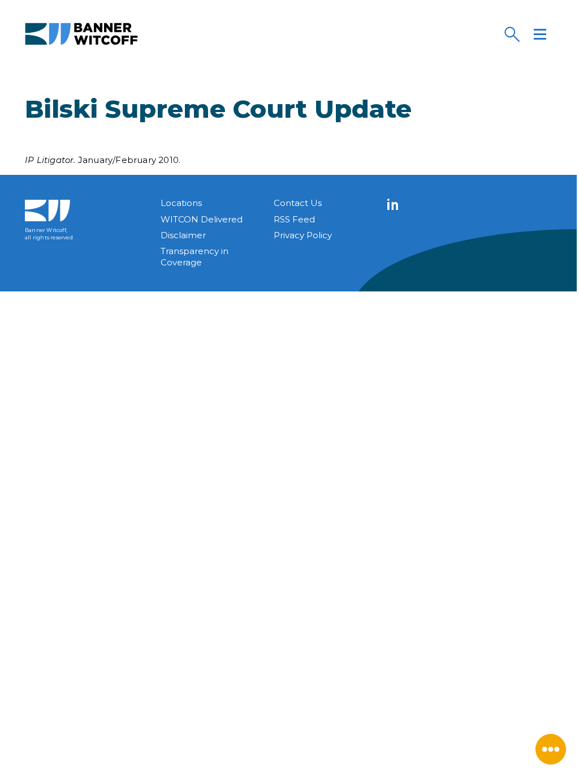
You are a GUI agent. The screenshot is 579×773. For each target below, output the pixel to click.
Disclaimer (183, 235)
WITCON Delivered (202, 219)
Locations (181, 202)
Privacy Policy (303, 235)
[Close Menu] (550, 749)
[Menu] (540, 34)
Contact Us (298, 202)
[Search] (512, 34)
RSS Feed (294, 219)
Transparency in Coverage (194, 257)
